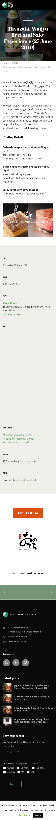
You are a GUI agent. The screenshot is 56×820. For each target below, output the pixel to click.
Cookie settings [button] (23, 815)
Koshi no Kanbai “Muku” (16, 442)
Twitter (41, 573)
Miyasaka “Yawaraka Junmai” (18, 435)
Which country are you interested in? (21, 764)
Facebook (31, 573)
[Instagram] (25, 662)
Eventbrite (31, 480)
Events (28, 18)
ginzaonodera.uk (12, 314)
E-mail (22, 573)
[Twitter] (6, 662)
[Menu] (51, 5)
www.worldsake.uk (17, 642)
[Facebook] (16, 662)
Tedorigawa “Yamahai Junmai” (19, 439)
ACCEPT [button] (38, 815)
